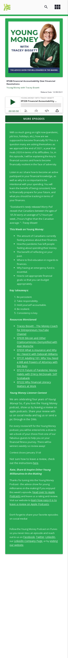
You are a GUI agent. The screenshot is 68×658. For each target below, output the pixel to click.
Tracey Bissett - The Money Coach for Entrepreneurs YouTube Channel (37, 330)
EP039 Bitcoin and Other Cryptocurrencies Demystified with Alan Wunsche (37, 342)
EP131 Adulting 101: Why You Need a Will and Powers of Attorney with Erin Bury (37, 362)
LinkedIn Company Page (28, 541)
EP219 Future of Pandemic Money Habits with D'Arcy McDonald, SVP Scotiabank (37, 374)
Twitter (40, 537)
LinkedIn (50, 537)
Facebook (29, 537)
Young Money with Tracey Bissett (23, 87)
